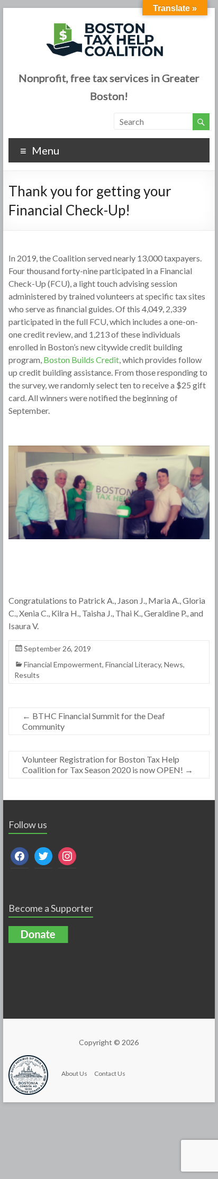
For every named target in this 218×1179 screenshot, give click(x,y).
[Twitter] (43, 854)
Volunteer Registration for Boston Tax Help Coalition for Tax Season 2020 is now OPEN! (107, 764)
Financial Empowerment (63, 664)
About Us (74, 1073)
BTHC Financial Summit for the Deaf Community (93, 721)
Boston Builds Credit (81, 360)
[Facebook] (20, 854)
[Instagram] (67, 854)
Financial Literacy (133, 664)
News (173, 664)
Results (27, 674)
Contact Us (109, 1073)
